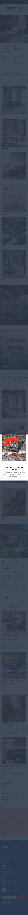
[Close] (26, 436)
